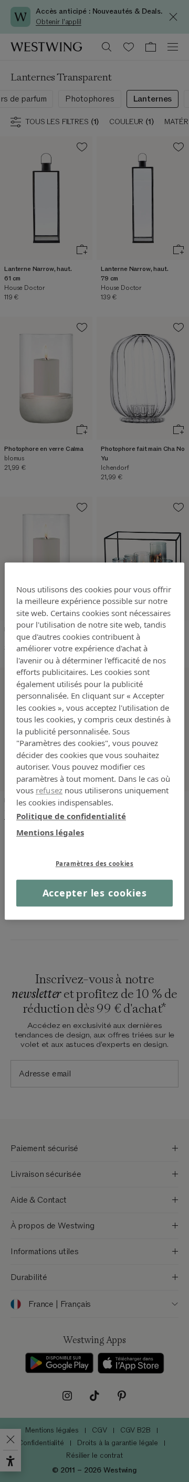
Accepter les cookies (95, 892)
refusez (49, 790)
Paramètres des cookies (95, 864)
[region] (94, 741)
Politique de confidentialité (71, 816)
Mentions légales (50, 832)
